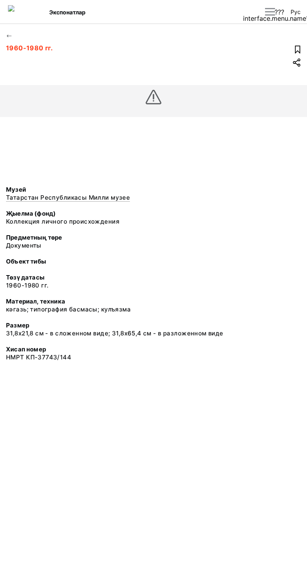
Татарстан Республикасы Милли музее (68, 197)
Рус (296, 11)
